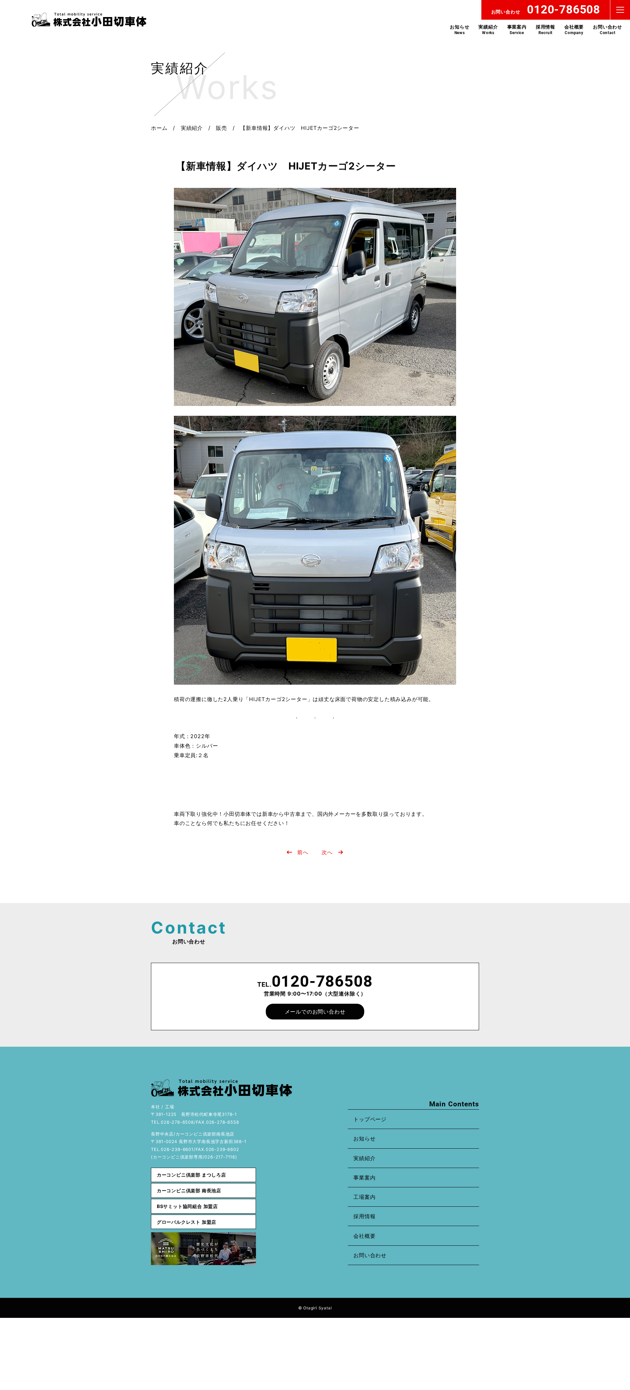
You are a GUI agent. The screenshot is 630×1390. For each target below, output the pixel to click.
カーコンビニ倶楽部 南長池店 (189, 1190)
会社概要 (574, 29)
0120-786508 (322, 981)
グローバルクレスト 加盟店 (186, 1222)
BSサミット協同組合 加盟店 (187, 1206)
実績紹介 (488, 29)
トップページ (370, 1119)
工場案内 (364, 1197)
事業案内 (517, 29)
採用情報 (545, 29)
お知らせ (459, 29)
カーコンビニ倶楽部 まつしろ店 (191, 1175)
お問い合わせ (607, 29)
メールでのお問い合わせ (315, 1011)
